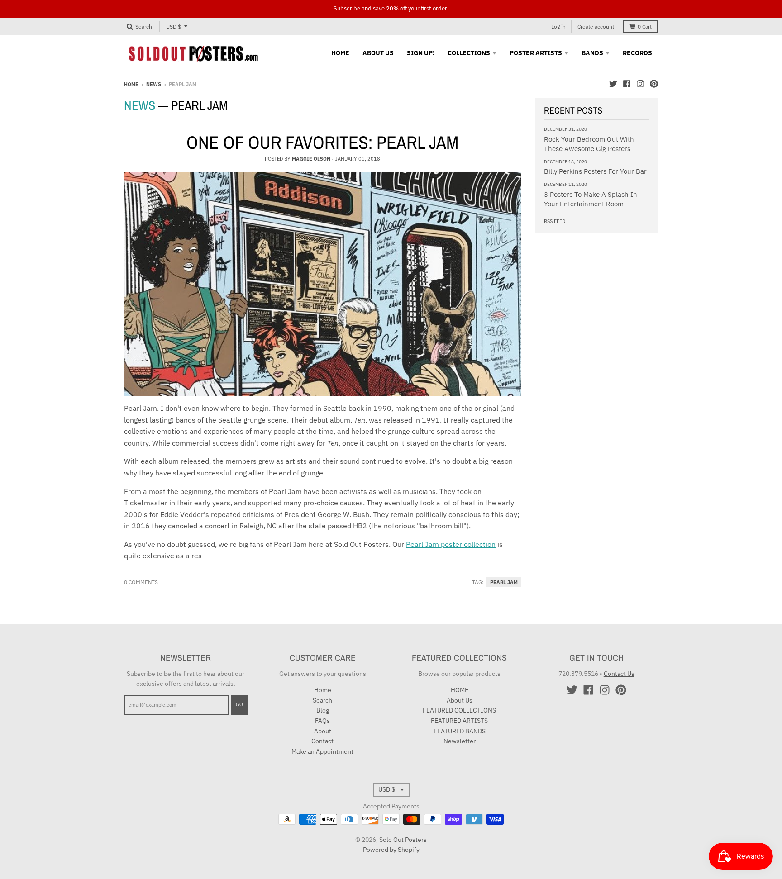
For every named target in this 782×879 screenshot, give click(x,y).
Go (239, 704)
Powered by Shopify (391, 850)
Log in (558, 26)
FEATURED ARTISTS (459, 721)
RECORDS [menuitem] (637, 53)
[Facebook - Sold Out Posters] (627, 84)
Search (322, 700)
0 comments (141, 582)
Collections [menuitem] (469, 53)
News (153, 84)
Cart (645, 26)
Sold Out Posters (403, 840)
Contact (322, 741)
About (322, 731)
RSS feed (554, 221)
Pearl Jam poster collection (451, 544)
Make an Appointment (322, 751)
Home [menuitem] (340, 53)
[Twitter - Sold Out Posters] (613, 84)
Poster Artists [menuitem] (536, 53)
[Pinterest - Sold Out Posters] (654, 84)
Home (131, 84)
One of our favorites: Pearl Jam (322, 142)
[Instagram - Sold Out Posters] (640, 84)
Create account (595, 26)
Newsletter (459, 741)
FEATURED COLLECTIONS (459, 710)
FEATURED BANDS (460, 731)
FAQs (322, 721)
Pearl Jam (504, 582)
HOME (459, 690)
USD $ (173, 26)
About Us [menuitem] (378, 53)
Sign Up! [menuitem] (420, 53)
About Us (459, 700)
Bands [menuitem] (592, 53)
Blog (322, 710)
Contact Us (619, 674)
